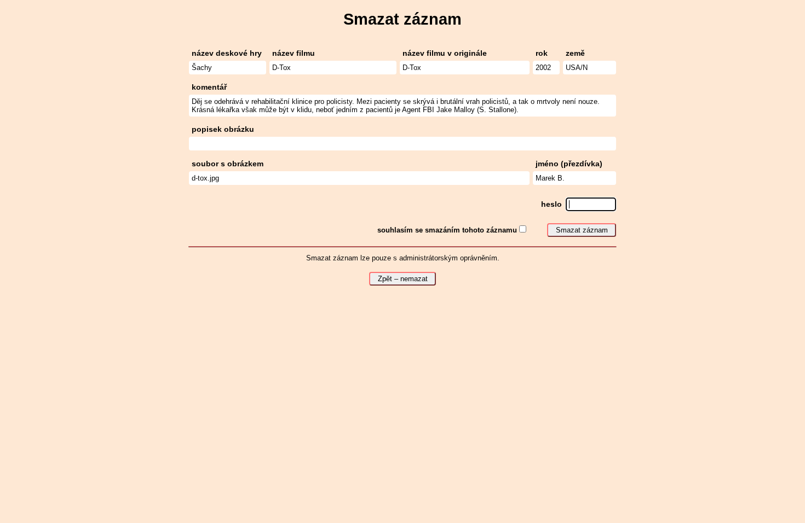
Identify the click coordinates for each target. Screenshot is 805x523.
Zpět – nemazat (403, 279)
